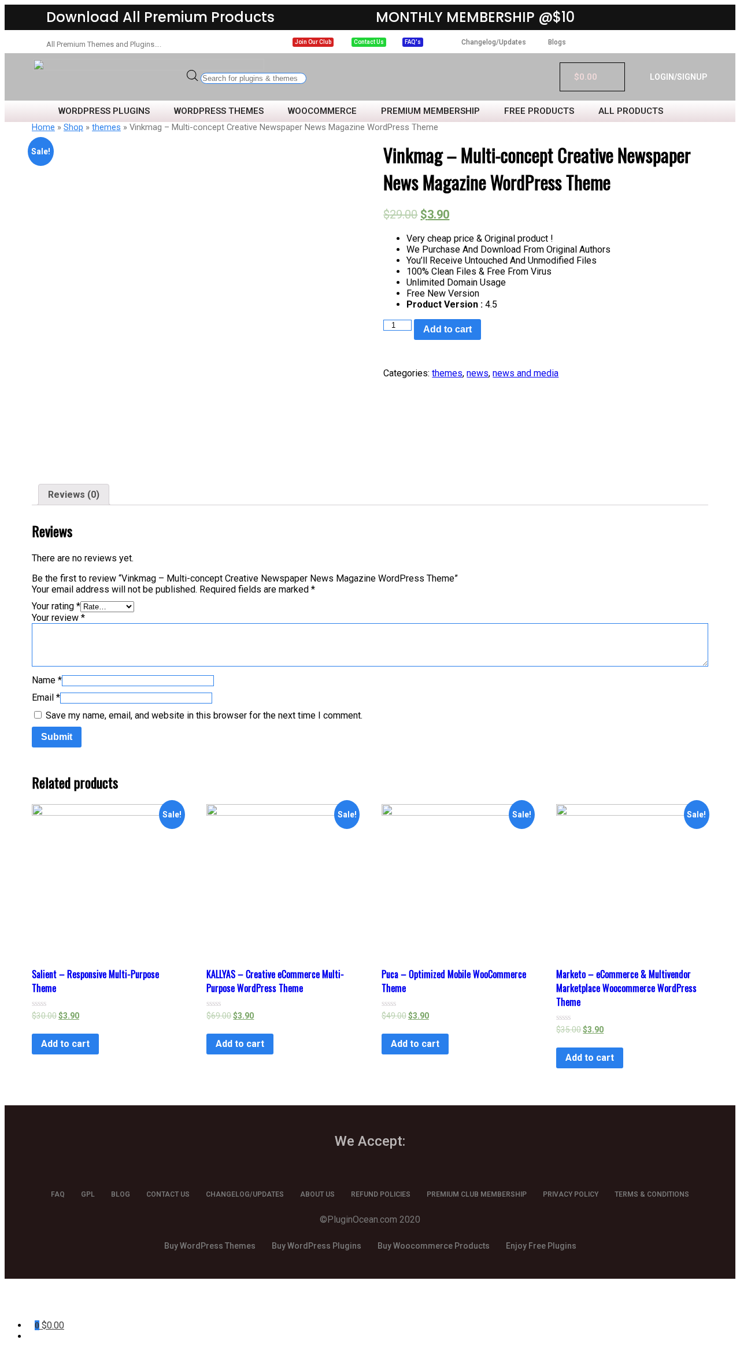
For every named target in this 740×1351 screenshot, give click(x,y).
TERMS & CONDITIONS (652, 1194)
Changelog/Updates (493, 42)
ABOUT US (317, 1194)
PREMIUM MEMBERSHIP (430, 111)
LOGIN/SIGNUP (678, 77)
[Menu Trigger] (57, 1303)
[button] (313, 42)
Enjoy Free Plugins (541, 1246)
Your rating (56, 606)
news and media (525, 373)
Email (46, 697)
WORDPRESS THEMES (219, 111)
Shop (73, 127)
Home (43, 127)
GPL (88, 1194)
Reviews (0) (73, 494)
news (478, 373)
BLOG (120, 1194)
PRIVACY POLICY (570, 1194)
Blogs (557, 42)
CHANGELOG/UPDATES (245, 1194)
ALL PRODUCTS (630, 111)
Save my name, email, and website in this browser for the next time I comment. (204, 715)
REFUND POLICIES (380, 1194)
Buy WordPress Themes (210, 1246)
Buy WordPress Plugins (316, 1246)
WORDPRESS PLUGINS (104, 111)
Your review (58, 617)
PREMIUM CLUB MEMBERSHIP (477, 1194)
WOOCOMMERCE (322, 111)
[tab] (73, 494)
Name (47, 680)
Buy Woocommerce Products (434, 1246)
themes (106, 127)
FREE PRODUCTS (539, 111)
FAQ (58, 1194)
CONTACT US (168, 1194)
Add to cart (447, 329)
